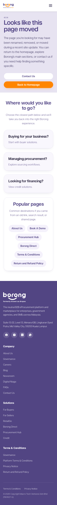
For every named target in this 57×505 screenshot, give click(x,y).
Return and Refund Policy (28, 263)
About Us (17, 228)
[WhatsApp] (30, 335)
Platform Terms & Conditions (17, 460)
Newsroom (8, 375)
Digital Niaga (9, 381)
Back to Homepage (28, 84)
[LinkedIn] (22, 335)
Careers (7, 364)
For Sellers (8, 415)
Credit (6, 437)
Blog (5, 370)
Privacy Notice (10, 466)
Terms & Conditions (28, 254)
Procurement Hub (28, 237)
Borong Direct (28, 246)
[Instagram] (14, 335)
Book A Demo (38, 228)
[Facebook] (6, 335)
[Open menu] (50, 5)
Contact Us (28, 76)
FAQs (6, 387)
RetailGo (7, 421)
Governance (9, 358)
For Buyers (8, 409)
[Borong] (8, 5)
